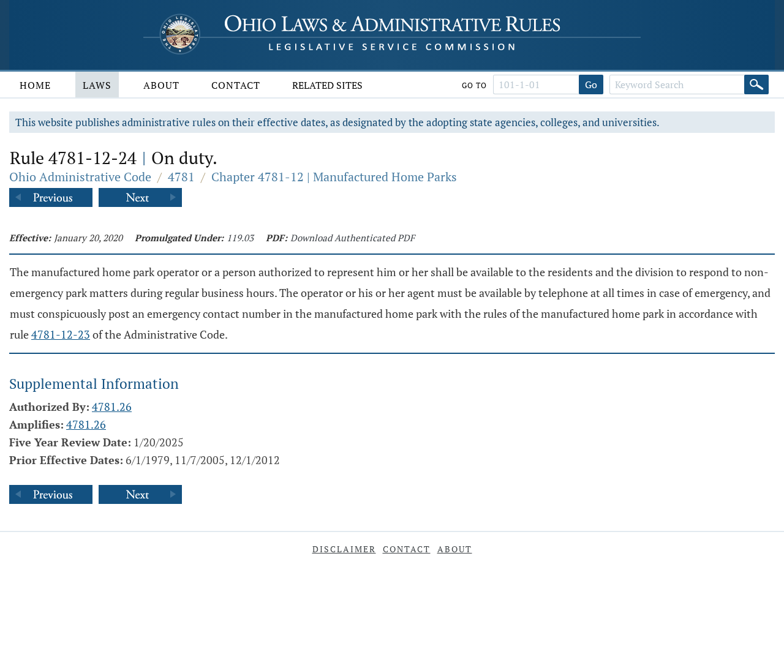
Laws (97, 85)
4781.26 (112, 406)
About (161, 85)
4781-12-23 (60, 334)
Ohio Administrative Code (80, 176)
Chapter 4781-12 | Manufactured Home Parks (334, 176)
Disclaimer (344, 549)
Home (35, 85)
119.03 (240, 237)
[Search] (756, 84)
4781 (181, 176)
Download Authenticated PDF (352, 237)
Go (591, 84)
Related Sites (327, 85)
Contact (235, 85)
